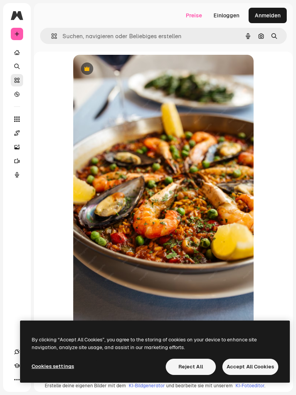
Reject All (190, 366)
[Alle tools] (17, 119)
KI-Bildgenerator (147, 386)
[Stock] (17, 80)
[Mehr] (17, 379)
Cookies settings (53, 366)
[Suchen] (17, 66)
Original (122, 69)
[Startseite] (17, 52)
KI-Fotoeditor (249, 386)
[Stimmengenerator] (17, 175)
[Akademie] (17, 366)
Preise (194, 15)
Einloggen (226, 15)
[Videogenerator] (17, 161)
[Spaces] (17, 133)
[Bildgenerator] (17, 147)
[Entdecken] (17, 94)
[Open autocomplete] (51, 36)
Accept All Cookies (250, 366)
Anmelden (268, 15)
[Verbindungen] (17, 352)
